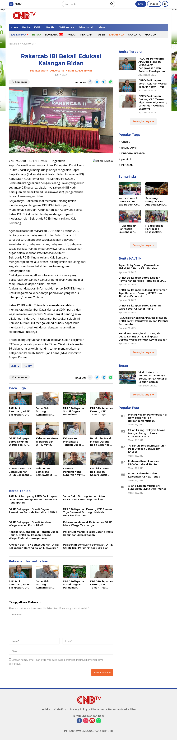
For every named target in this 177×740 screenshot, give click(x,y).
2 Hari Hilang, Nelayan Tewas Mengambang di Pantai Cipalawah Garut (146, 433)
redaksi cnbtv (39, 70)
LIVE (140, 3)
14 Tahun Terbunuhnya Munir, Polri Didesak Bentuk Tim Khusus (147, 448)
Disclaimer (98, 709)
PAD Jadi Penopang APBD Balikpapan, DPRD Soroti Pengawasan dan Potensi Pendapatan (20, 411)
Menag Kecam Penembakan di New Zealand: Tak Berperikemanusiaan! (147, 417)
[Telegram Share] (103, 81)
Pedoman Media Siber (122, 709)
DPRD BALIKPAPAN (133, 153)
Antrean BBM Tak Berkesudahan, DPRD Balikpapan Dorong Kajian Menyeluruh (20, 471)
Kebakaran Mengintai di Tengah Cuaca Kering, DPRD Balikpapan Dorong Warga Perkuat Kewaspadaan (72, 441)
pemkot (126, 159)
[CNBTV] (23, 15)
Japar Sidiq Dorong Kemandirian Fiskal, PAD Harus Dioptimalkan (47, 411)
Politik (50, 27)
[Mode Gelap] (165, 4)
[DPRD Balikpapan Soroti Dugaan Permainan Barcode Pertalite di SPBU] (74, 398)
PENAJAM (86, 34)
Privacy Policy (78, 709)
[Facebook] (79, 721)
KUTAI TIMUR (83, 70)
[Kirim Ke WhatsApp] (110, 81)
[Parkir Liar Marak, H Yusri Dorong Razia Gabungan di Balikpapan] (101, 428)
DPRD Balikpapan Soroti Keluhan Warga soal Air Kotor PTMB (20, 441)
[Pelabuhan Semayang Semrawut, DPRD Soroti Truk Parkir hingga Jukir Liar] (47, 458)
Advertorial (85, 27)
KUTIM (28, 365)
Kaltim (38, 27)
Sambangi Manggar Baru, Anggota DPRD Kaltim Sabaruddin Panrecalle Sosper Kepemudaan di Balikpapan (155, 201)
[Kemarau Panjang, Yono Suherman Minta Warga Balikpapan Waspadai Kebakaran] (74, 458)
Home (14, 27)
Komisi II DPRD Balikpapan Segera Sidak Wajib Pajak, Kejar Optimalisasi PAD (101, 471)
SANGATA (134, 34)
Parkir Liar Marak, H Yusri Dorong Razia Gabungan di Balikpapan (101, 441)
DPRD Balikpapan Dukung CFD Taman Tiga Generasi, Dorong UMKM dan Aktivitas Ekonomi (101, 411)
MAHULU (150, 34)
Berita (26, 27)
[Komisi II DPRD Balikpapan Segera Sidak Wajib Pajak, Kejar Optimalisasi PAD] (101, 458)
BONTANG (51, 34)
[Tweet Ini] (97, 81)
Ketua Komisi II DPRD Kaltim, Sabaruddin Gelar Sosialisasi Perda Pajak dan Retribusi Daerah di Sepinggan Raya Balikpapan (130, 201)
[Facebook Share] (90, 81)
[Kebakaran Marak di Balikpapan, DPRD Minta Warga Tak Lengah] (47, 428)
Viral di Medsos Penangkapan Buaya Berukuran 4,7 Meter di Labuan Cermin (152, 377)
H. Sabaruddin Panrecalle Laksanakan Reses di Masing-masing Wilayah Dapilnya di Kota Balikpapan (129, 229)
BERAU (36, 34)
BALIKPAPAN (18, 34)
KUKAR (71, 34)
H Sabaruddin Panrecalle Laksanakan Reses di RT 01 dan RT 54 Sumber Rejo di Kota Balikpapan (156, 229)
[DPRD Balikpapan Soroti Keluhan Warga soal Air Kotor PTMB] (20, 428)
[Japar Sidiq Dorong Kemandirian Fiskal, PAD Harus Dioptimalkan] (47, 398)
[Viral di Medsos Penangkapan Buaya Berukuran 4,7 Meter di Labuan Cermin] (127, 377)
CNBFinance (66, 27)
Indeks (154, 3)
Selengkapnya (142, 121)
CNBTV (15, 365)
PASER (101, 34)
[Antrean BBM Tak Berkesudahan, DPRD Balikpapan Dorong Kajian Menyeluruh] (20, 458)
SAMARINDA (116, 34)
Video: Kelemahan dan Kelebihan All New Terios (144, 475)
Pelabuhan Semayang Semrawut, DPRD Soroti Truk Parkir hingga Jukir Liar (47, 471)
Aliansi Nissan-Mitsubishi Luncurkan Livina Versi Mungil (147, 487)
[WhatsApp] (98, 721)
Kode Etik (60, 709)
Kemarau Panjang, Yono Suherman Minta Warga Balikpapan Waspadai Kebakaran (73, 471)
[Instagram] (85, 721)
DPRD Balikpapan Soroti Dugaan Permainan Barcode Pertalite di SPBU (74, 411)
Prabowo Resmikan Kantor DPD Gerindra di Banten (145, 463)
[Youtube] (92, 721)
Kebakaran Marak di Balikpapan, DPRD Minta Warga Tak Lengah (47, 441)
